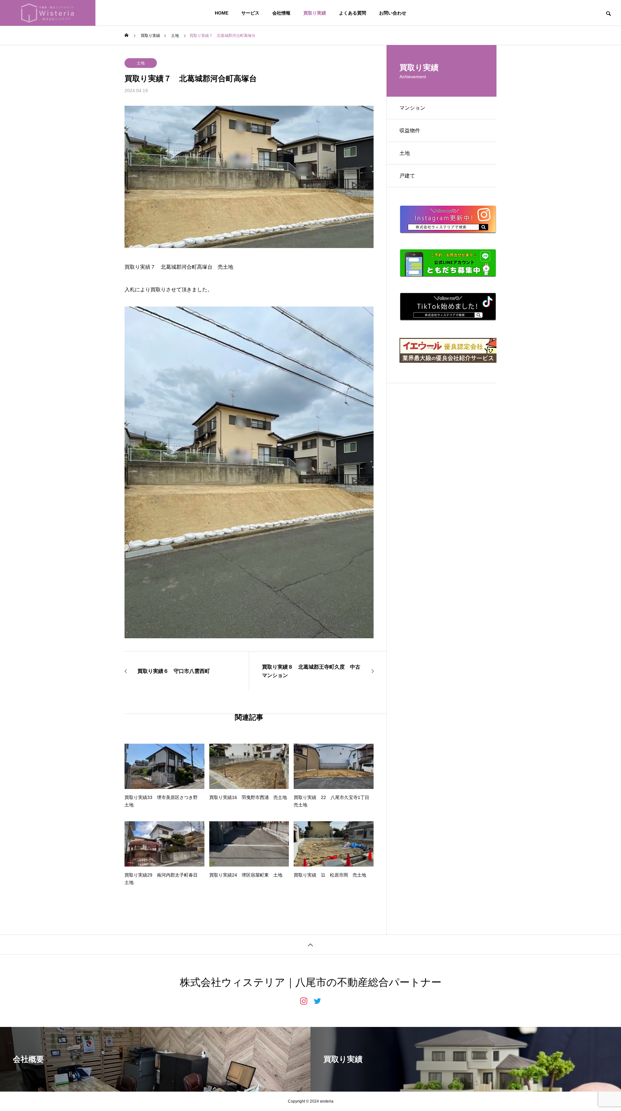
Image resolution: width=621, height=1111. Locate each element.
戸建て (407, 175)
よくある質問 (352, 13)
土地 (141, 63)
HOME (221, 13)
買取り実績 (314, 13)
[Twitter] (317, 1000)
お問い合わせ (392, 13)
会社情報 (281, 13)
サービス (250, 13)
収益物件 (409, 130)
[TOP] (310, 944)
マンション (412, 108)
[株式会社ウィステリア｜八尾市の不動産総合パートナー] (47, 13)
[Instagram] (303, 1000)
